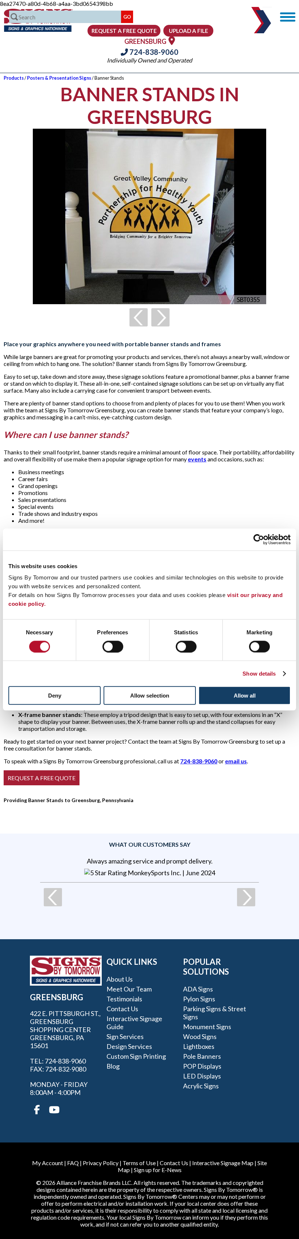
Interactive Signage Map (222, 1162)
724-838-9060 (153, 52)
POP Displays (202, 1066)
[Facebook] (37, 1110)
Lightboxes (198, 1046)
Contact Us (122, 1009)
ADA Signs (198, 989)
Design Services (129, 1046)
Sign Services (125, 1036)
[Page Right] (160, 317)
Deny (54, 695)
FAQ (73, 1162)
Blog (113, 1066)
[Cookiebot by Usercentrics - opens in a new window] (259, 539)
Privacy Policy (101, 1162)
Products (14, 78)
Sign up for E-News (158, 1169)
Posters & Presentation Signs (59, 78)
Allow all (245, 695)
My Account (47, 1162)
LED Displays (202, 1076)
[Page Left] (138, 317)
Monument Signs (207, 1027)
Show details (259, 673)
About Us (119, 979)
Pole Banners (202, 1056)
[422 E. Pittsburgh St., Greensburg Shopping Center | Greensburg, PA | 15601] (171, 40)
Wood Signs (200, 1036)
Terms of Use (139, 1162)
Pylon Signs (199, 999)
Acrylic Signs (201, 1086)
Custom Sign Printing (136, 1056)
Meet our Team (129, 989)
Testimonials (124, 999)
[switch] (112, 646)
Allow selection (149, 695)
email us (236, 761)
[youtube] (54, 1110)
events (197, 459)
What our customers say (149, 844)
